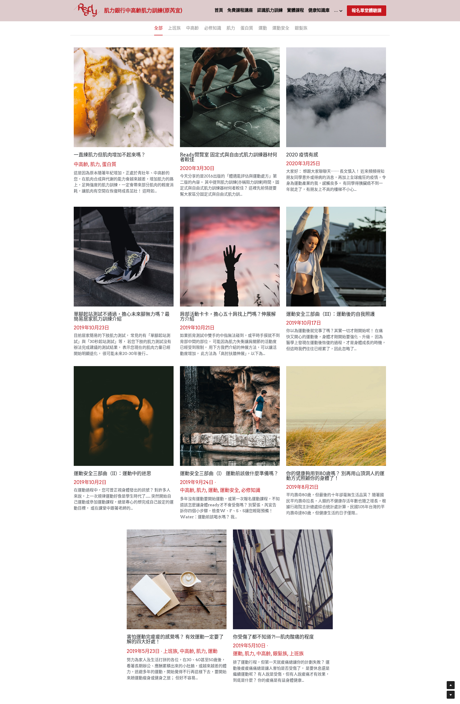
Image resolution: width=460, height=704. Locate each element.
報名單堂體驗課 (366, 10)
